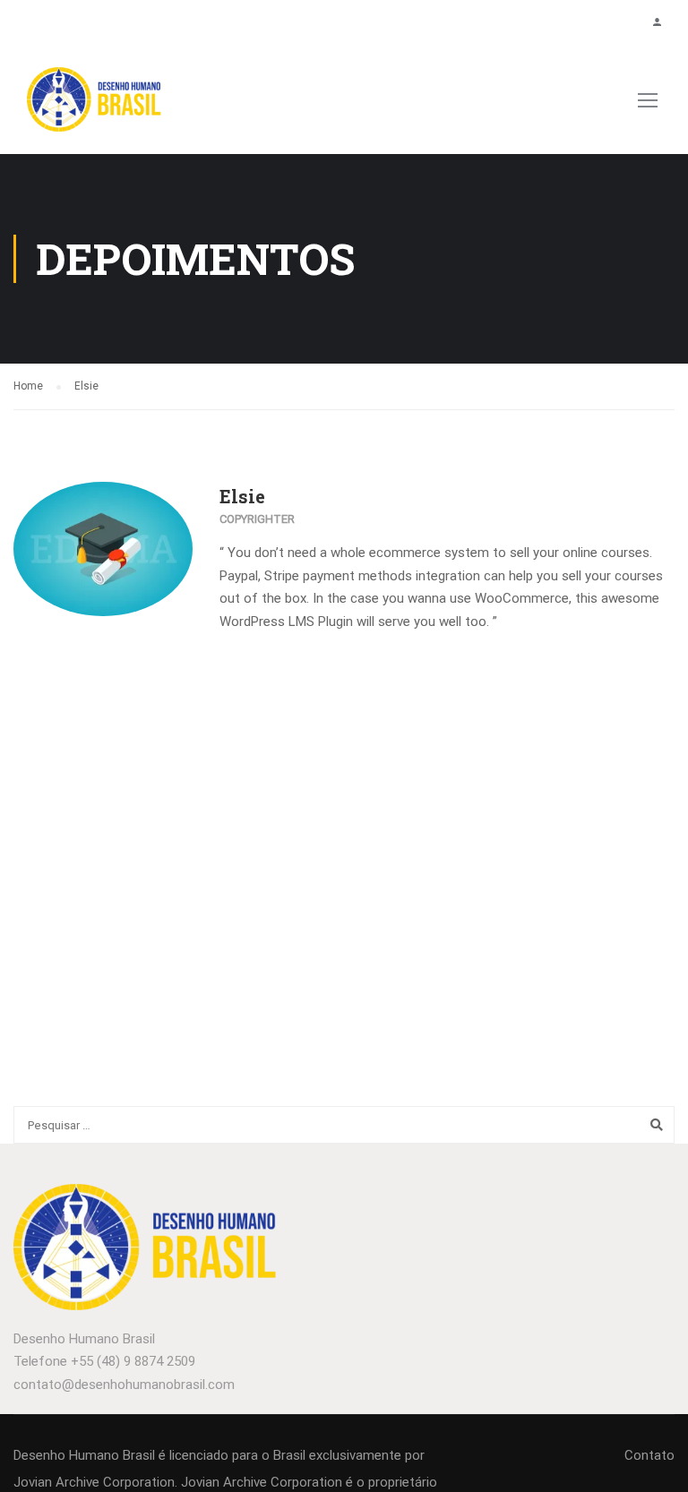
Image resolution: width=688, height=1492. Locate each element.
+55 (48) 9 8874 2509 (133, 1361)
